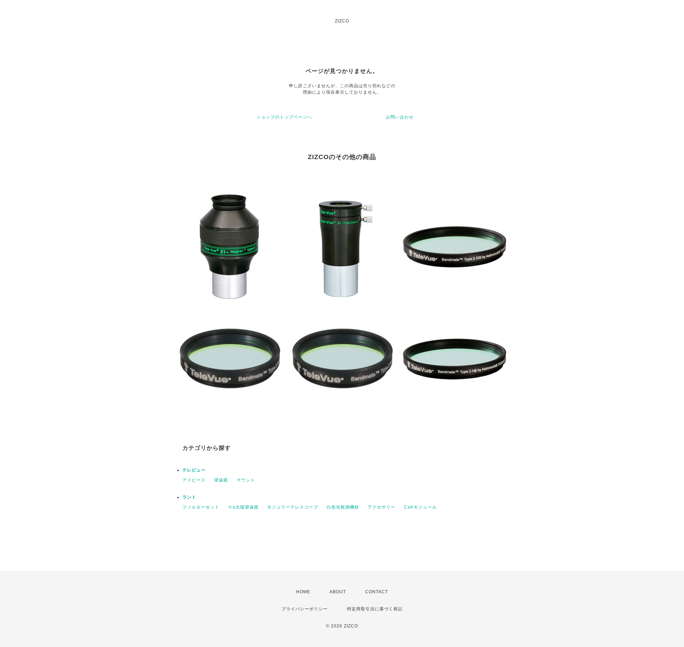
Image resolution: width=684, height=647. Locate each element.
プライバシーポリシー (304, 608)
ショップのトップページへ (284, 117)
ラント (189, 497)
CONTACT (376, 591)
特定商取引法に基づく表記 (375, 608)
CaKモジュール (420, 507)
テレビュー (194, 470)
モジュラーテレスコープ (292, 507)
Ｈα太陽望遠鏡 (243, 507)
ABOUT (338, 591)
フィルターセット (200, 507)
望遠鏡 (221, 480)
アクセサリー (381, 507)
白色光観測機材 (343, 507)
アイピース (194, 480)
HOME (303, 591)
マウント (246, 480)
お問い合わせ (400, 117)
